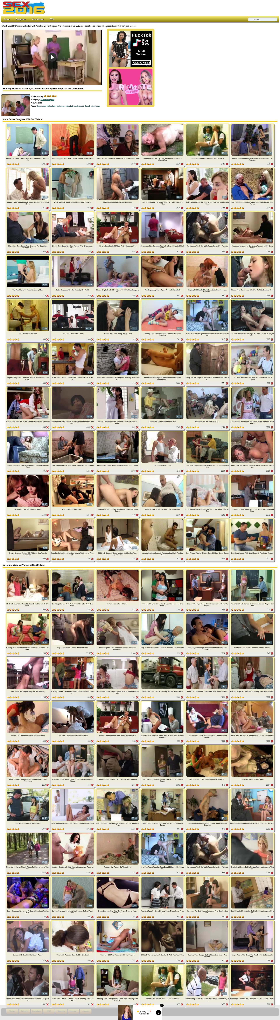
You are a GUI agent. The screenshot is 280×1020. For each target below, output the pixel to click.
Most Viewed (37, 19)
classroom (95, 106)
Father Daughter (47, 100)
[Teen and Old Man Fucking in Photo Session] (117, 921)
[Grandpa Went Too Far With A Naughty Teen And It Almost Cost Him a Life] (162, 124)
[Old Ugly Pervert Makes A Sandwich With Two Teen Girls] (162, 921)
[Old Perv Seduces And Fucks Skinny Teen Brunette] (117, 746)
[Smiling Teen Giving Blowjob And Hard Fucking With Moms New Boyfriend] (117, 965)
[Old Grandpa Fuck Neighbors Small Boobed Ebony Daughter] (207, 790)
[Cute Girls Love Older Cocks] (72, 300)
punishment (79, 106)
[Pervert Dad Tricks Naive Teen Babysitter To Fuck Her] (117, 432)
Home (6, 19)
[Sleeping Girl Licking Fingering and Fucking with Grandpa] (162, 300)
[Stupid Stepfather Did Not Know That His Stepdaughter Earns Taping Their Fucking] (117, 256)
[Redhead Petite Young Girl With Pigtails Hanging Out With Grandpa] (72, 746)
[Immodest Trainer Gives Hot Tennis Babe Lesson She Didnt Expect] (162, 570)
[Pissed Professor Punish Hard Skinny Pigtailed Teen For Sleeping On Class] (28, 124)
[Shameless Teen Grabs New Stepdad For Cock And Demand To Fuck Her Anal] (28, 212)
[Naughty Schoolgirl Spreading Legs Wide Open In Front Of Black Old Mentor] (72, 519)
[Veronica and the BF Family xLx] (207, 388)
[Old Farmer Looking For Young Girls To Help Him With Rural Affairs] (252, 168)
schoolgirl (51, 106)
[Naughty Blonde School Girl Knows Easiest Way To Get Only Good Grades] (252, 570)
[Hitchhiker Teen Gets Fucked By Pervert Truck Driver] (162, 658)
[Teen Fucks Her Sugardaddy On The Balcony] (28, 658)
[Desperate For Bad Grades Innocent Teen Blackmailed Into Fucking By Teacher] (207, 877)
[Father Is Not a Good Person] (117, 570)
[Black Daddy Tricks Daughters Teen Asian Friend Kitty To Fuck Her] (207, 965)
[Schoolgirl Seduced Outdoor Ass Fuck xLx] (207, 124)
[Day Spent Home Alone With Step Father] (72, 614)
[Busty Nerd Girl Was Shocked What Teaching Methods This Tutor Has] (72, 965)
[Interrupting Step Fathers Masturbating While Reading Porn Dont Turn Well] (162, 519)
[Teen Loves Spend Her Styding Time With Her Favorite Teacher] (162, 746)
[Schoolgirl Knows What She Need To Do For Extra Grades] (252, 965)
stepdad (69, 106)
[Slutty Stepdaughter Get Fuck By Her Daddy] (72, 256)
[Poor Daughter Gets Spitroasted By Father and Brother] (72, 432)
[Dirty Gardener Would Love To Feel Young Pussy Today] (72, 790)
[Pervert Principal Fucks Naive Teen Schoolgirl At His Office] (252, 790)
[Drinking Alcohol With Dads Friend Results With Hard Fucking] (72, 570)
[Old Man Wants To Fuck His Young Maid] (28, 256)
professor (61, 106)
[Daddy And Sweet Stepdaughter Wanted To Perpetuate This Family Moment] (117, 658)
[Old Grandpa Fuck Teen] (28, 300)
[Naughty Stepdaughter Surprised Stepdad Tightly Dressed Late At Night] (207, 614)
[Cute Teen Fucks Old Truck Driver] (28, 790)
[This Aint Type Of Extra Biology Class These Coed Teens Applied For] (162, 877)
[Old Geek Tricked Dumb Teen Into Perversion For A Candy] (252, 344)
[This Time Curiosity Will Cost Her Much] (72, 702)
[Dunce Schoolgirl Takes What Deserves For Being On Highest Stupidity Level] (207, 570)
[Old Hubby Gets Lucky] (162, 432)
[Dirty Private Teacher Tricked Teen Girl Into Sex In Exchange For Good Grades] (207, 519)
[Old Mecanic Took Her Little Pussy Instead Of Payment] (207, 212)
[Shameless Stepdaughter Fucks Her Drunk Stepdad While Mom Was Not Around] (162, 212)
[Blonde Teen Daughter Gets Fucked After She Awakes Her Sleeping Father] (72, 212)
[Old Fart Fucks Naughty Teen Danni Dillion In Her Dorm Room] (207, 300)
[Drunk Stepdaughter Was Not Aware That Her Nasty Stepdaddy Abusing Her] (117, 877)
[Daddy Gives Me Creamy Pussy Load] (117, 300)
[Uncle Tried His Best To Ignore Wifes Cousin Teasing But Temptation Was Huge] (252, 702)
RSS (52, 19)
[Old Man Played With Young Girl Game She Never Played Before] (252, 300)
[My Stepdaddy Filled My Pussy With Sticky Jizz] (207, 746)
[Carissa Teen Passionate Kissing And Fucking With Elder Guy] (117, 344)
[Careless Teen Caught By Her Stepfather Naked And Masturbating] (207, 921)
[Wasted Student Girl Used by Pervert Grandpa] (162, 476)
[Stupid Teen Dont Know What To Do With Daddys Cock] (252, 256)
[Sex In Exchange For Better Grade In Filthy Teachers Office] (162, 168)
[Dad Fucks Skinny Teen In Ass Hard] (162, 388)
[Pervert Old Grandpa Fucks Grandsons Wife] (28, 702)
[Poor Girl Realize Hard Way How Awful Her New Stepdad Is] (28, 965)
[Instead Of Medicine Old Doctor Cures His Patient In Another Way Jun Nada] (117, 388)
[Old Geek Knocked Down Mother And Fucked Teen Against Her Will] (117, 519)
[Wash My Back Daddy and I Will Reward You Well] (72, 168)
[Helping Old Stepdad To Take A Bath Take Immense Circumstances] (207, 256)
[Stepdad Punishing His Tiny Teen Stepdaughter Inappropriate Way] (162, 344)
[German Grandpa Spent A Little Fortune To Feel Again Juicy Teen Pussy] (72, 877)
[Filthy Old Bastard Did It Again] (252, 746)
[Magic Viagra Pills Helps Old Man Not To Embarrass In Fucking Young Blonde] (252, 921)
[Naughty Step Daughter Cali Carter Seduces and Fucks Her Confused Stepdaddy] (28, 168)
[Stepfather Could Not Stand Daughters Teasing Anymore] (28, 388)
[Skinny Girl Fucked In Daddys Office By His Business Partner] (162, 790)
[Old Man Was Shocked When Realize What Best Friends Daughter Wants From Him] (162, 702)
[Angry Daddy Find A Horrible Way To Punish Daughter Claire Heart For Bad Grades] (28, 344)
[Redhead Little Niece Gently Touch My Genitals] (252, 614)
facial (87, 106)
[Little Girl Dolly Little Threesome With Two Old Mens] (207, 658)
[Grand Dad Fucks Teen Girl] (72, 476)
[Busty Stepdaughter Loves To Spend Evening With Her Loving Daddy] (28, 877)
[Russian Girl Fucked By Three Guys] (117, 833)
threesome (41, 106)
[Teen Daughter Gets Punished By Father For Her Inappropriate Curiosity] (117, 614)
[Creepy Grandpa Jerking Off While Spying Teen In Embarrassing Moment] (28, 519)
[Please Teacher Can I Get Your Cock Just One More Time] (117, 124)
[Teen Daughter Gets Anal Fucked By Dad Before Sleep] (72, 124)
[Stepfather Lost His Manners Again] (28, 476)
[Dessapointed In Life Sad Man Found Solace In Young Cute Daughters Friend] (117, 476)
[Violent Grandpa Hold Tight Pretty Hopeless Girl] (117, 212)
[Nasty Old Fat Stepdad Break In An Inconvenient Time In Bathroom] (207, 344)
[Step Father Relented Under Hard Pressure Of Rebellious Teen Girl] (162, 614)
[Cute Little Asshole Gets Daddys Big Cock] (72, 921)
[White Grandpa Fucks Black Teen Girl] (117, 168)
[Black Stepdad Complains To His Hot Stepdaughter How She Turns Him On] (252, 877)
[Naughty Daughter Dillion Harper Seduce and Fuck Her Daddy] (72, 833)
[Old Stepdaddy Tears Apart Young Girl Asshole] (162, 256)
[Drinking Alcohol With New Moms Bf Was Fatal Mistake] (252, 519)
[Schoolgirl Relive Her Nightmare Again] (28, 921)
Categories (20, 19)
